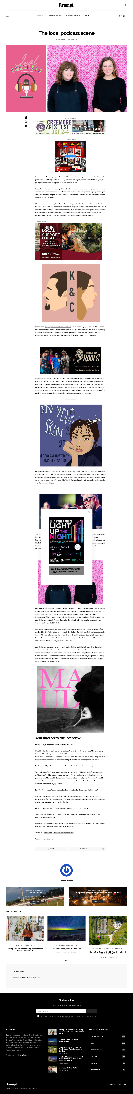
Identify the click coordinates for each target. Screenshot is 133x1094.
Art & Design (19, 945)
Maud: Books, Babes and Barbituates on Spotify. (59, 833)
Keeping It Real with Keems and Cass (58, 327)
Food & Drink (29, 890)
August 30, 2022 (60, 39)
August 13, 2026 (63, 1070)
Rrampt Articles (70, 27)
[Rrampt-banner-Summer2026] (70, 127)
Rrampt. (12, 1084)
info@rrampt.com (21, 1055)
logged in (25, 977)
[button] (65, 960)
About (86, 16)
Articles (40, 16)
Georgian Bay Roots (42, 378)
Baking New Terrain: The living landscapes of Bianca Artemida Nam (25, 950)
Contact (123, 1084)
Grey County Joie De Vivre (69, 1068)
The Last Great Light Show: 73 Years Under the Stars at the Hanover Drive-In (71, 1059)
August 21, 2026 (113, 957)
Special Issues (55, 16)
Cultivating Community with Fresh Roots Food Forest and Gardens (108, 953)
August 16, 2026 (63, 1063)
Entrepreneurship (97, 948)
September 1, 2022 (91, 896)
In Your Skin (54, 471)
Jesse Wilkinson (72, 39)
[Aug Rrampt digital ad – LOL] (70, 156)
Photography (92, 890)
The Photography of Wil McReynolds (66, 949)
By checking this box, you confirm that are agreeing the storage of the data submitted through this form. (68, 1017)
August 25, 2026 (72, 952)
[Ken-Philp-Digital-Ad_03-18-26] (68, 241)
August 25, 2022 (29, 896)
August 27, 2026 (31, 954)
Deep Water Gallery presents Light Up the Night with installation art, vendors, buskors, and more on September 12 (65, 570)
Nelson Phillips (104, 896)
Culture (60, 27)
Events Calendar (73, 16)
